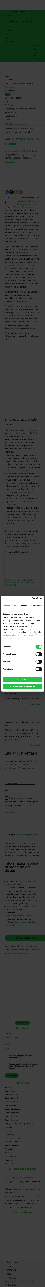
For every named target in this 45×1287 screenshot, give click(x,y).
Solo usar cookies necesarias (22, 687)
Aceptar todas (22, 680)
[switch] (38, 654)
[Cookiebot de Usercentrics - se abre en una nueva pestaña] (32, 598)
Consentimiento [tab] (9, 605)
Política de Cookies (21, 638)
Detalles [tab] (23, 605)
